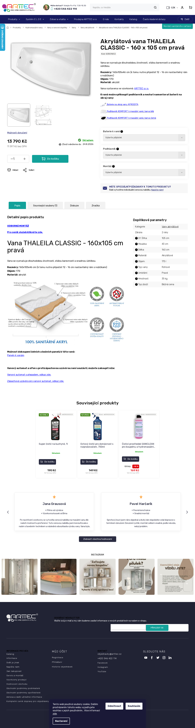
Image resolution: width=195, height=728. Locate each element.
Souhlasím (134, 706)
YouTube (102, 671)
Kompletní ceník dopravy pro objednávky (27, 701)
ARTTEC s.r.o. (141, 88)
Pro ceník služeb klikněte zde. (25, 232)
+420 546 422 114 (107, 658)
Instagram (103, 667)
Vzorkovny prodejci (16, 679)
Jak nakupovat (14, 671)
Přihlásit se (157, 628)
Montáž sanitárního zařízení (177, 26)
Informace (11, 658)
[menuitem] (14, 19)
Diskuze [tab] (74, 205)
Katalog (10, 654)
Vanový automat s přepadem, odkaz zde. (29, 374)
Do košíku (53, 158)
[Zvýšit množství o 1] (24, 159)
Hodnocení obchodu (16, 684)
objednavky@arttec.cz (110, 654)
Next (187, 512)
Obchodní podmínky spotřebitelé (23, 692)
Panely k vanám (15, 355)
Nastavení (61, 721)
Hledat (155, 7)
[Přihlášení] (182, 7)
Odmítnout (114, 706)
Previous (8, 512)
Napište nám (12, 667)
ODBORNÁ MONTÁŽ (18, 226)
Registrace (57, 657)
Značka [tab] (96, 205)
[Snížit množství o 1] (11, 159)
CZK (173, 7)
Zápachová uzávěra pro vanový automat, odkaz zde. (35, 381)
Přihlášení (57, 662)
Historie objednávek (62, 666)
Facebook (103, 663)
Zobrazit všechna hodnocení (97, 539)
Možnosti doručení (17, 132)
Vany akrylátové (170, 226)
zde (55, 713)
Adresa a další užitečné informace (24, 697)
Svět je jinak (12, 662)
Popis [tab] (17, 205)
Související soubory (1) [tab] (45, 205)
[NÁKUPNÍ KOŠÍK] (189, 7)
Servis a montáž (14, 675)
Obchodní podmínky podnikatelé (23, 688)
